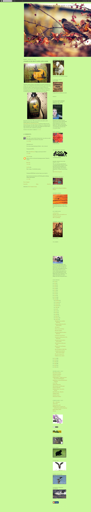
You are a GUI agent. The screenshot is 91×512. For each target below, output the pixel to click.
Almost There (55, 403)
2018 (55, 288)
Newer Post (26, 184)
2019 (55, 286)
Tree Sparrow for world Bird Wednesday (60, 321)
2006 (55, 367)
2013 (55, 297)
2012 (55, 299)
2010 (55, 360)
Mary (27, 136)
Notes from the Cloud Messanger (59, 386)
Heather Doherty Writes (57, 409)
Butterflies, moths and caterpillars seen (60, 214)
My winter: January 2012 (59, 354)
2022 (55, 281)
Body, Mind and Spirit (57, 372)
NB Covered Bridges (56, 217)
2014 (55, 295)
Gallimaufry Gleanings (57, 216)
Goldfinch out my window (59, 355)
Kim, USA (28, 156)
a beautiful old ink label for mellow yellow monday (36, 61)
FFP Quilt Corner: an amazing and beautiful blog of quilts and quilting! (60, 407)
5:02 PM (28, 164)
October (56, 304)
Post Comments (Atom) (32, 186)
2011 (55, 358)
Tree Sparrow (57, 327)
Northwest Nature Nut (57, 384)
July (56, 309)
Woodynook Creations (57, 396)
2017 (55, 290)
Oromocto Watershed (56, 387)
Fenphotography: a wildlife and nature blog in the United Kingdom (60, 378)
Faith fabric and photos (57, 374)
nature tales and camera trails (64, 5)
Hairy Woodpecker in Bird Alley (61, 349)
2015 (55, 293)
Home (37, 184)
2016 (55, 292)
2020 (55, 285)
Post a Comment (26, 182)
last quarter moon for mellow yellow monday (60, 341)
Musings (54, 411)
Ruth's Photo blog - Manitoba (58, 391)
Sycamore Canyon (56, 395)
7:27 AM (39, 129)
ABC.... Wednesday (56, 402)
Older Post (49, 184)
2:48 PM (28, 153)
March (56, 316)
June (56, 310)
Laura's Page (55, 383)
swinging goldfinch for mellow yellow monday (60, 324)
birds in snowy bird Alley (59, 328)
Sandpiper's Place (56, 393)
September (57, 305)
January (56, 319)
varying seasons (56, 213)
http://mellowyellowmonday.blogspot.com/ (31, 123)
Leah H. (28, 167)
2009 (55, 361)
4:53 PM (28, 179)
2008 (55, 363)
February (57, 317)
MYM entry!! (33, 151)
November (57, 302)
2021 (55, 283)
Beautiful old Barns (58, 330)
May (56, 312)
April (56, 314)
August (56, 307)
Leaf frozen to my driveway (60, 335)
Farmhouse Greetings (56, 375)
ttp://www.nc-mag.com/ (57, 171)
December (57, 300)
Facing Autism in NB (56, 405)
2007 (55, 365)
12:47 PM (29, 141)
